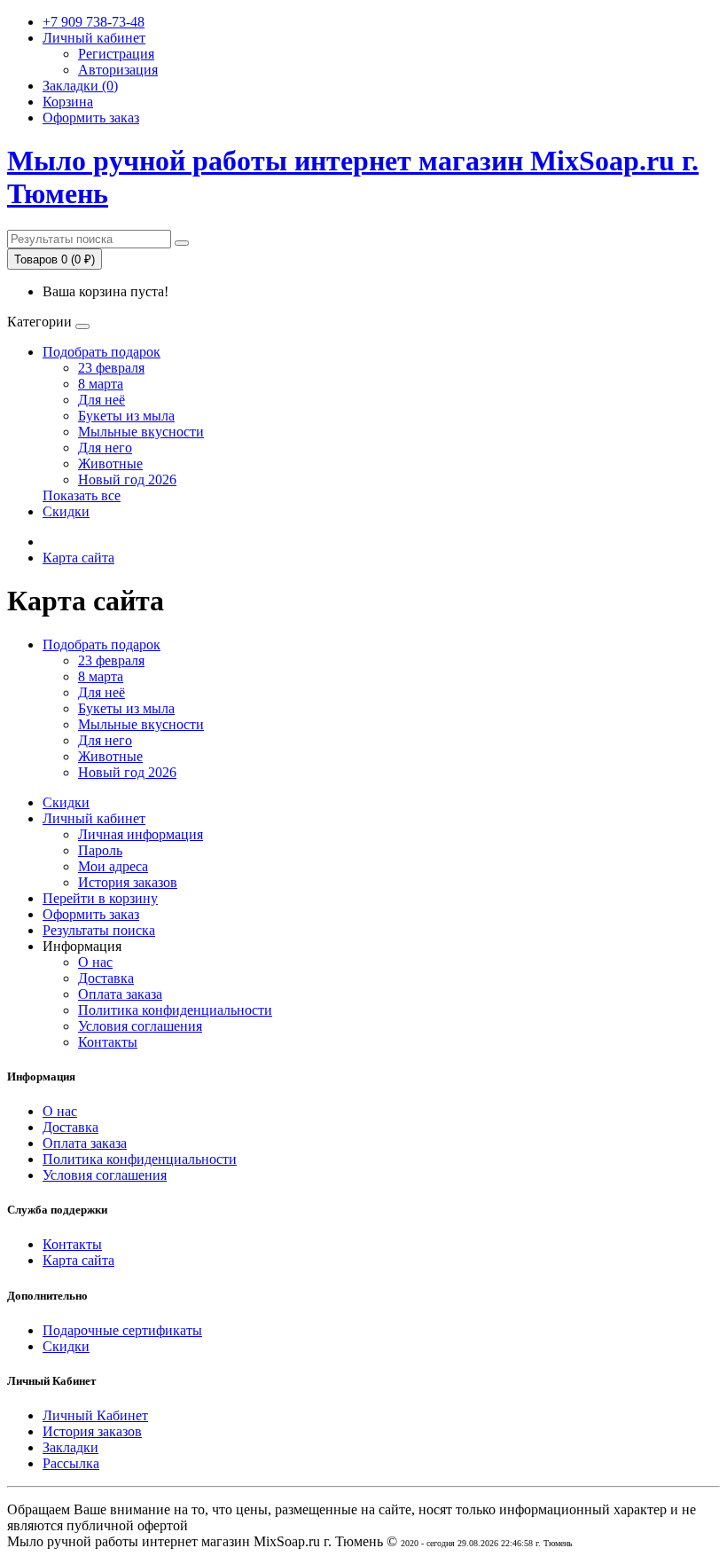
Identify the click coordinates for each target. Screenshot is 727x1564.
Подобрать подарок (101, 351)
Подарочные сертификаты (122, 1330)
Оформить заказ (91, 914)
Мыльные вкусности (141, 431)
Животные (110, 463)
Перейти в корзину (100, 898)
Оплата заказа (120, 994)
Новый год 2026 (127, 479)
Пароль (100, 850)
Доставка (106, 978)
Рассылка (71, 1463)
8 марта (100, 383)
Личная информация (140, 834)
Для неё (101, 399)
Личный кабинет (94, 818)
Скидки (66, 511)
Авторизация (118, 69)
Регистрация (116, 53)
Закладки (70, 1447)
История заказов (127, 882)
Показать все (82, 495)
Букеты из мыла (126, 415)
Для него (105, 447)
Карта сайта (78, 557)
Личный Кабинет (95, 1415)
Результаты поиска (99, 930)
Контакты (107, 1041)
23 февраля (111, 367)
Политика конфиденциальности (175, 1010)
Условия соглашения (140, 1025)
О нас (95, 962)
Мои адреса (113, 866)
